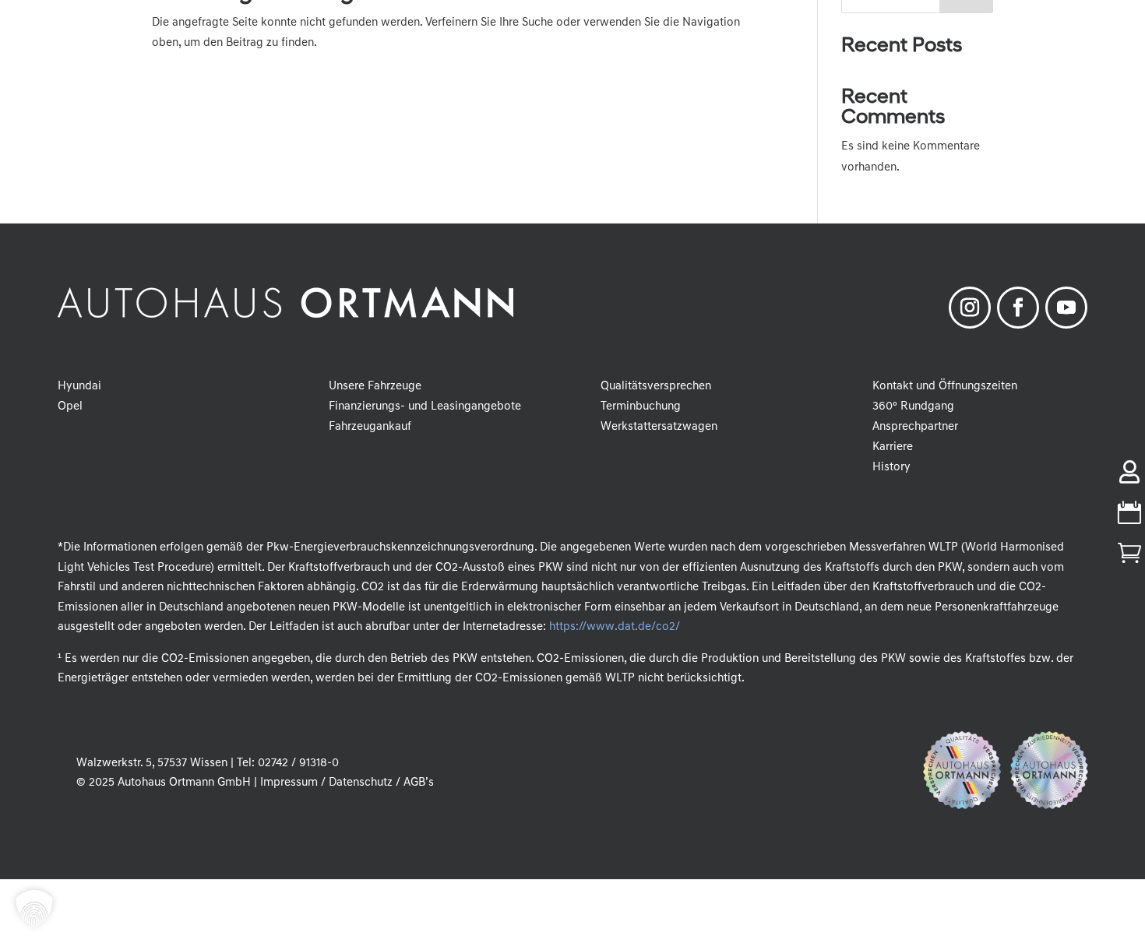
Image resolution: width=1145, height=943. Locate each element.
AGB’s (418, 783)
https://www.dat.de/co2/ (614, 627)
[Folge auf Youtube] (1066, 308)
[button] (34, 908)
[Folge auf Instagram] (970, 308)
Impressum (289, 783)
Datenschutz (361, 783)
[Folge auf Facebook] (1018, 308)
